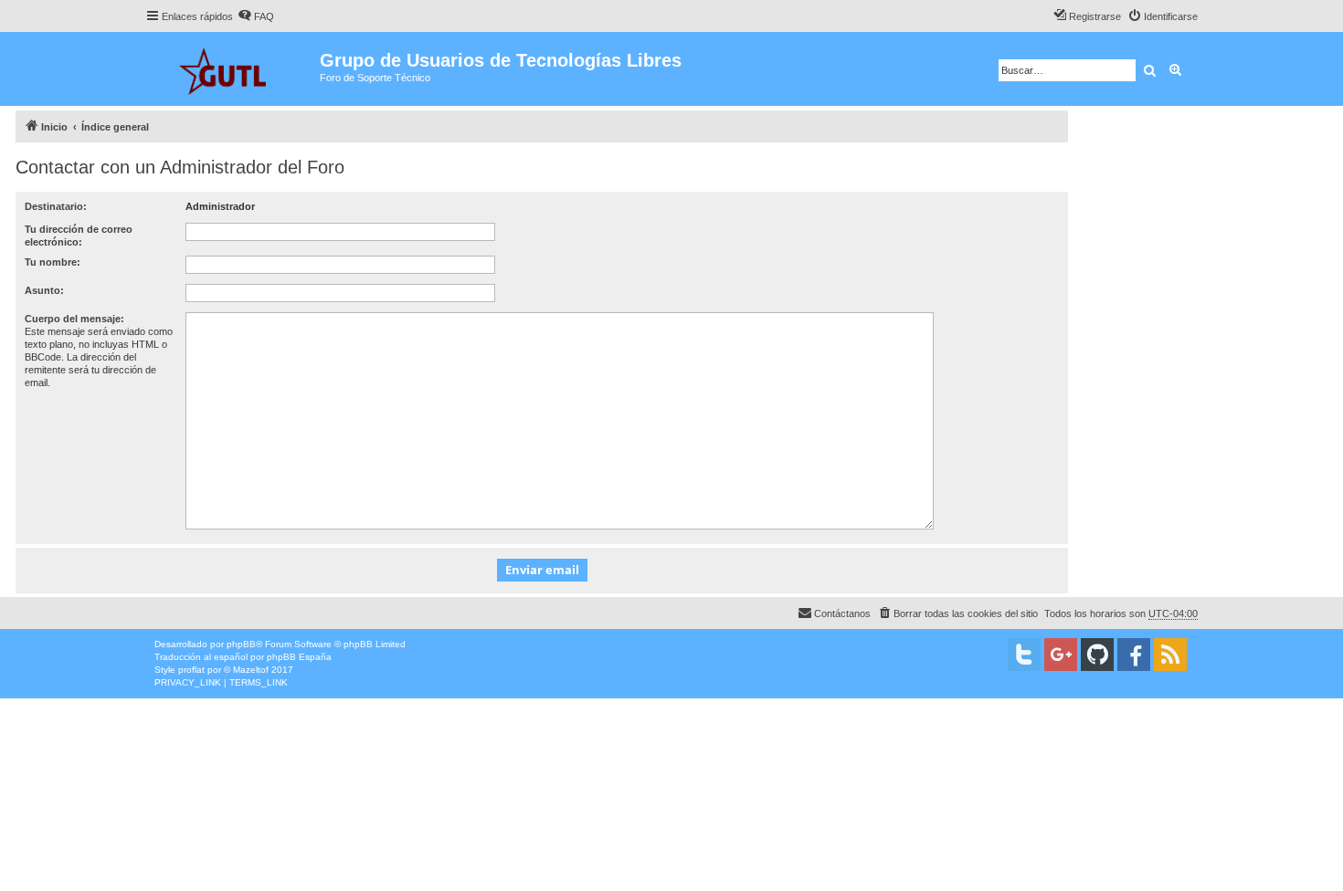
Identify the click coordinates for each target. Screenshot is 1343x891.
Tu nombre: (52, 262)
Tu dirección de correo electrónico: (78, 235)
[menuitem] (256, 16)
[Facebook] (1133, 654)
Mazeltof (251, 670)
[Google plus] (1060, 654)
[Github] (1097, 654)
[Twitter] (1024, 654)
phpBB (241, 644)
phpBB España (299, 657)
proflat (191, 670)
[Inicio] (232, 69)
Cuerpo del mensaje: (74, 318)
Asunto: (44, 290)
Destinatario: (56, 206)
